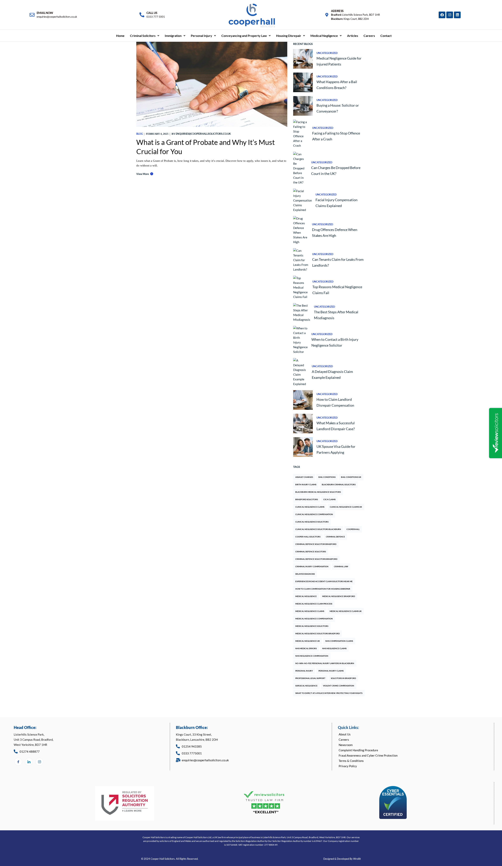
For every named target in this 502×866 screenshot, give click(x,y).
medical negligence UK (307, 641)
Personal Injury (201, 35)
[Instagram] (449, 15)
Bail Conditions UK (351, 477)
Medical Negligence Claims (309, 611)
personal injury (304, 671)
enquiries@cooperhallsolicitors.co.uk (203, 133)
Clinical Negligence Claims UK (346, 507)
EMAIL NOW (45, 13)
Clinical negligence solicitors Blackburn (318, 529)
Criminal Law (341, 566)
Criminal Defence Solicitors (310, 551)
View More (142, 173)
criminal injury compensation (311, 566)
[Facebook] (442, 15)
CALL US (151, 13)
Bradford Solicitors (306, 499)
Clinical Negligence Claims (309, 507)
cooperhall (353, 529)
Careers (369, 35)
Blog (139, 133)
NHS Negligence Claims (334, 648)
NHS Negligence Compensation (311, 656)
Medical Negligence (324, 35)
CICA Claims (329, 499)
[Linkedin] (457, 15)
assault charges (304, 477)
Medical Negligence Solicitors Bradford (317, 633)
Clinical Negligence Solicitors (311, 522)
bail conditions (327, 477)
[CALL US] (141, 14)
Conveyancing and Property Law (244, 35)
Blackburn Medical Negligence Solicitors (318, 492)
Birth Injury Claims (305, 484)
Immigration (173, 35)
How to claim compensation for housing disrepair (322, 589)
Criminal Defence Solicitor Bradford (315, 544)
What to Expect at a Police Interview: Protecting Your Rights (328, 693)
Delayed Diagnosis (305, 574)
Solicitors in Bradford (343, 678)
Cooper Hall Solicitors (307, 536)
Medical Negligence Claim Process (313, 603)
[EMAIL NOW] (32, 14)
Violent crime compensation (338, 685)
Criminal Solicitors (143, 35)
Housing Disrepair (288, 35)
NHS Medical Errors (306, 648)
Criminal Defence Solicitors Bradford (316, 559)
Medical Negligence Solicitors (311, 626)
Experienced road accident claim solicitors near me (324, 581)
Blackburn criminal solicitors (339, 484)
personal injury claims (331, 671)
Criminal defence (335, 536)
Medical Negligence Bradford (338, 596)
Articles (352, 35)
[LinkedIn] (29, 762)
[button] (144, 35)
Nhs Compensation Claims (339, 641)
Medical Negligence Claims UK (346, 611)
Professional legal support (310, 678)
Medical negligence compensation (314, 618)
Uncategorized (327, 53)
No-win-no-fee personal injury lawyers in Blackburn (324, 663)
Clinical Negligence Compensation (314, 514)
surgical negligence (306, 685)
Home (120, 35)
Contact (386, 35)
